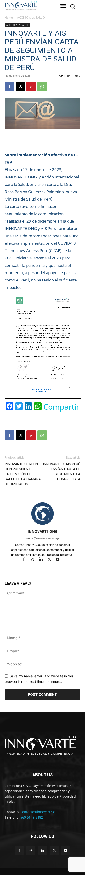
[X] (20, 86)
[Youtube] (60, 559)
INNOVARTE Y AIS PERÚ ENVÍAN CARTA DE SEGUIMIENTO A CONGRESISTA (61, 471)
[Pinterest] (31, 86)
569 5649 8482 (31, 817)
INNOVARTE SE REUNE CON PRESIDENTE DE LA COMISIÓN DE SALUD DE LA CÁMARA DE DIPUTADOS (23, 474)
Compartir (61, 407)
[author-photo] (42, 525)
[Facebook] (9, 86)
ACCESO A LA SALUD (31, 17)
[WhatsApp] (42, 86)
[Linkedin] (43, 559)
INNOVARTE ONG (43, 531)
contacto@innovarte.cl (38, 811)
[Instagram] (34, 559)
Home (9, 17)
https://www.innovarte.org (42, 538)
